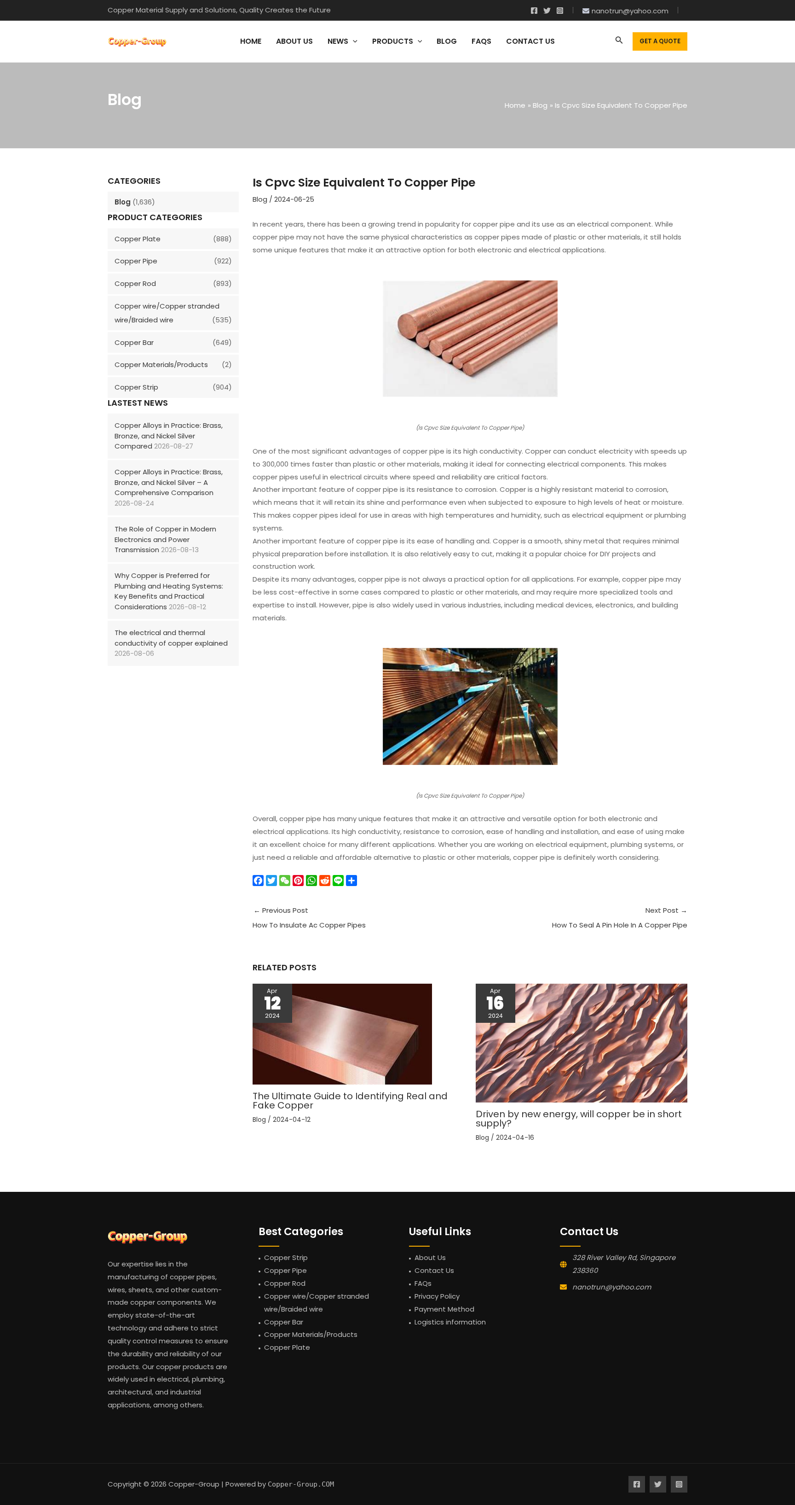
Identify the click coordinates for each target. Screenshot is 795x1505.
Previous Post (309, 917)
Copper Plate (138, 239)
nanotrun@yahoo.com (611, 1287)
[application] (352, 41)
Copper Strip (136, 387)
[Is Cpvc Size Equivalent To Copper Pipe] (470, 338)
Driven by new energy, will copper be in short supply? (579, 1119)
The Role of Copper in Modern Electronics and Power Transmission (165, 539)
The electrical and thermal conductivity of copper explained (171, 638)
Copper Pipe (136, 261)
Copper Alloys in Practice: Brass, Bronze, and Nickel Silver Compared (169, 435)
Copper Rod (135, 283)
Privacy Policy (437, 1296)
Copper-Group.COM (301, 1484)
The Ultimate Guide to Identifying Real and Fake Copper (350, 1101)
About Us (430, 1257)
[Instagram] (560, 10)
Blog (123, 202)
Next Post (619, 917)
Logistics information (450, 1322)
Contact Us (434, 1270)
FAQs (423, 1283)
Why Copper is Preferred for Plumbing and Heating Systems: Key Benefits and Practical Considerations (169, 591)
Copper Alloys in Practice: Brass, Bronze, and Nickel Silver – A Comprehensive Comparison (169, 482)
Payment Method (444, 1309)
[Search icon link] (619, 41)
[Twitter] (547, 10)
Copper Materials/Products (161, 364)
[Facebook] (534, 10)
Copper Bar (134, 342)
